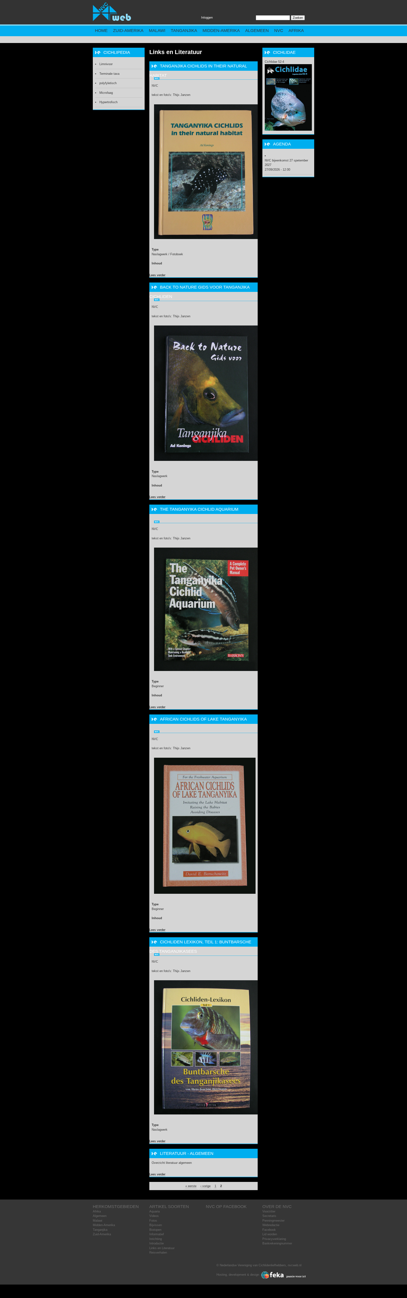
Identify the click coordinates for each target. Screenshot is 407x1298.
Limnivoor (106, 64)
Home (101, 30)
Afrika (296, 30)
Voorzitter (268, 1211)
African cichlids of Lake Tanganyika (203, 719)
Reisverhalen (158, 1252)
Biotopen (155, 1229)
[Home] (112, 20)
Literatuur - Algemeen (186, 1153)
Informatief (156, 1234)
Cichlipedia (116, 52)
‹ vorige (205, 1186)
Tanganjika (184, 30)
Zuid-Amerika (128, 30)
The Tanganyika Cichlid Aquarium (199, 509)
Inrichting (155, 1239)
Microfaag (106, 92)
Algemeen (257, 30)
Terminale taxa (109, 73)
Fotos (153, 1220)
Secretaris (269, 1216)
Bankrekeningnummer (277, 1243)
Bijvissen (155, 1225)
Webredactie (270, 1225)
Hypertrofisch (108, 102)
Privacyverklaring (274, 1239)
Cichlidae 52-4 (274, 61)
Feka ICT (283, 1275)
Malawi (157, 30)
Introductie (156, 1243)
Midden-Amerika (221, 30)
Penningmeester (273, 1220)
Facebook (269, 1229)
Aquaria (154, 1211)
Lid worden (269, 1234)
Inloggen (207, 17)
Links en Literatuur (162, 1248)
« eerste (190, 1186)
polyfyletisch (108, 83)
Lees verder (157, 275)
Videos (154, 1216)
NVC (278, 30)
